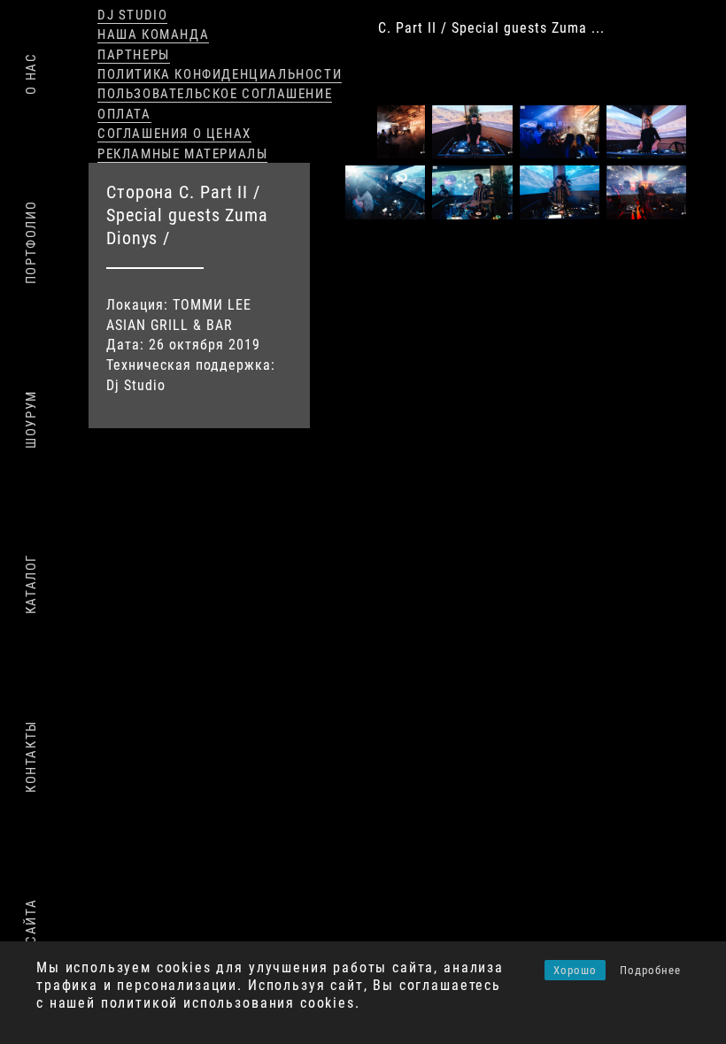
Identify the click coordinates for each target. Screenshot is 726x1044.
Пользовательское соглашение (214, 94)
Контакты (31, 756)
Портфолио (31, 242)
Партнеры (133, 55)
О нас (31, 74)
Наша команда (153, 34)
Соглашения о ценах (174, 134)
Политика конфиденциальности (219, 74)
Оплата (124, 114)
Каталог (31, 584)
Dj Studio (132, 15)
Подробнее (650, 970)
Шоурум (31, 419)
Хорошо (575, 970)
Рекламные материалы (182, 154)
